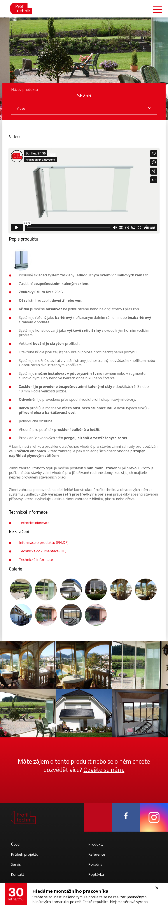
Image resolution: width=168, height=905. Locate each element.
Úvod (15, 844)
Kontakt (17, 874)
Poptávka (96, 874)
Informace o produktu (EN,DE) (43, 542)
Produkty (95, 844)
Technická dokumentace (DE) (42, 551)
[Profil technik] (18, 8)
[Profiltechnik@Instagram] (154, 817)
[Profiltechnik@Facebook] (126, 817)
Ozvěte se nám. (103, 769)
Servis (16, 864)
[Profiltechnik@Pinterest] (98, 817)
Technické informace (34, 522)
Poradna (95, 864)
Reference (96, 854)
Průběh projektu (24, 854)
